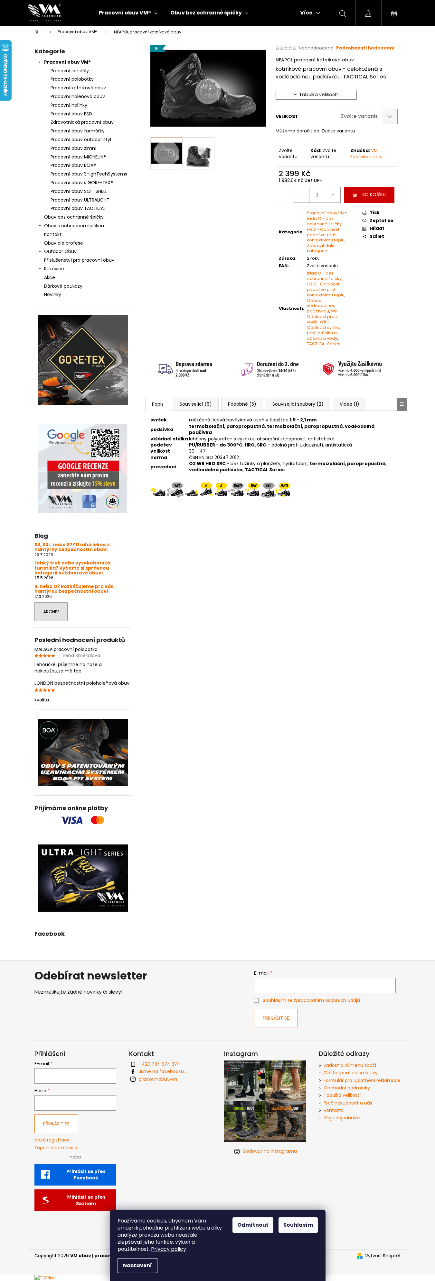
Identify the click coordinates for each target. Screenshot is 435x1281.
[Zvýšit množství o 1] (332, 195)
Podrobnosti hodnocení (365, 48)
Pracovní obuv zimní (73, 148)
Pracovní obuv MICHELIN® (78, 157)
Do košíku (374, 194)
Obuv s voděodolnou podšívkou (321, 305)
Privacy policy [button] (168, 1249)
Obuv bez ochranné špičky (74, 217)
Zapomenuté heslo (55, 1148)
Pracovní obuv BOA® (73, 165)
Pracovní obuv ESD (71, 114)
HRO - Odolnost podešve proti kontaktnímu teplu (326, 234)
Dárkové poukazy (63, 286)
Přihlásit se (276, 1018)
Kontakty (334, 1110)
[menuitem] (128, 13)
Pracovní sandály (70, 71)
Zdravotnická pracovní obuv (82, 122)
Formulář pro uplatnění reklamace (362, 1080)
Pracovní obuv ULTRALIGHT (80, 200)
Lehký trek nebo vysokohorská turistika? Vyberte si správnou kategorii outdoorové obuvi (72, 568)
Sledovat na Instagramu (270, 1151)
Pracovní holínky (69, 105)
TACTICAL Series (323, 344)
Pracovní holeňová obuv (78, 96)
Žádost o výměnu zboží (350, 1065)
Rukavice (54, 269)
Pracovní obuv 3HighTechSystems (89, 174)
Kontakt (52, 234)
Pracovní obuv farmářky (78, 131)
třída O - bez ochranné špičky (324, 221)
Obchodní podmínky (347, 1088)
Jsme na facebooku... (163, 1071)
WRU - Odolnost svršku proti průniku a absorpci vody (323, 330)
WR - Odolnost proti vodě (324, 316)
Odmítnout (253, 1225)
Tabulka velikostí (342, 1095)
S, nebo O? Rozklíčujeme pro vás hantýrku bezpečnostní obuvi (73, 589)
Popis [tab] (158, 404)
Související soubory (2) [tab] (298, 404)
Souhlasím (298, 1225)
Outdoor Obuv (60, 251)
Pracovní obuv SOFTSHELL (79, 191)
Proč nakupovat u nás (348, 1103)
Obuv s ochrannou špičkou (74, 225)
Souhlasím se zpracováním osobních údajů (311, 1000)
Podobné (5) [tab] (242, 404)
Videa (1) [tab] (349, 404)
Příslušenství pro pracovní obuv (79, 260)
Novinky (52, 294)
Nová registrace (52, 1140)
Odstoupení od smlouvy (351, 1072)
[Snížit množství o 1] (301, 195)
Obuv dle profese (63, 243)
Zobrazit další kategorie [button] (321, 248)
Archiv (51, 612)
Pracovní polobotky (72, 79)
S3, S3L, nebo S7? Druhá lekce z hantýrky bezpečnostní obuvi (71, 547)
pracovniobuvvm (158, 1079)
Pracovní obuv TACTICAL (78, 208)
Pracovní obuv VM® (67, 62)
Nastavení (137, 1265)
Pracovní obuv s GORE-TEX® (82, 182)
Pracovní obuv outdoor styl (81, 139)
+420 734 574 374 (159, 1064)
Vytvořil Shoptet (383, 1256)
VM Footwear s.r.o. (366, 153)
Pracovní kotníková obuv (78, 88)
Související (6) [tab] (196, 404)
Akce (49, 277)
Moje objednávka (343, 1117)
